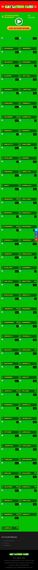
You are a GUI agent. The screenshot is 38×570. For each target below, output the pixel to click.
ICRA (23, 558)
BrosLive (6, 543)
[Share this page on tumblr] (36, 236)
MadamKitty (7, 545)
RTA (14, 558)
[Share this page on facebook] (36, 233)
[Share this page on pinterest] (36, 239)
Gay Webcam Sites (9, 540)
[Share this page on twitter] (36, 229)
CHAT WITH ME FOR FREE (19, 28)
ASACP (19, 558)
